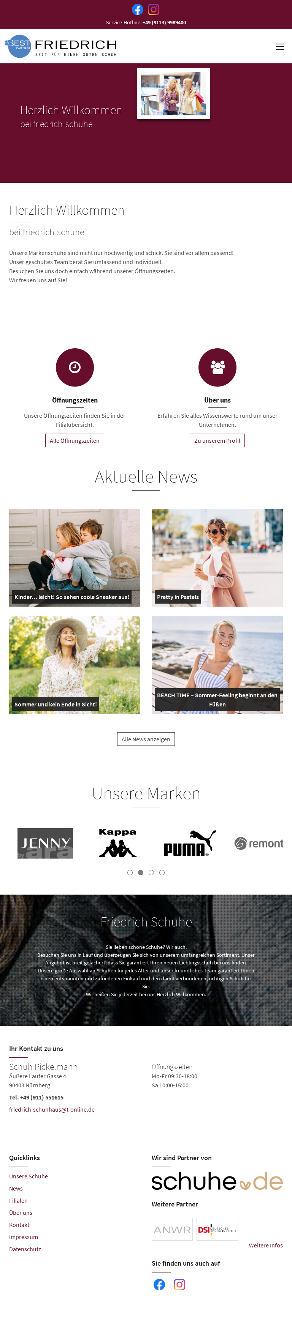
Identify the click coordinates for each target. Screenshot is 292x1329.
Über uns (20, 1212)
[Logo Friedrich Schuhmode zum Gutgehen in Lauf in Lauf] (61, 46)
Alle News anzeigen (146, 739)
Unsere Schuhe (28, 1176)
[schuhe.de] (217, 1181)
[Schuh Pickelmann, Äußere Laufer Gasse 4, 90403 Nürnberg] (146, 1089)
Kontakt (19, 1224)
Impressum (23, 1237)
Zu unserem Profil (217, 440)
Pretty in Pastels (178, 598)
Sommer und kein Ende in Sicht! (55, 705)
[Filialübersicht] (75, 367)
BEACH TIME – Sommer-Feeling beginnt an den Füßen (217, 701)
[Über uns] (217, 367)
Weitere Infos (266, 1245)
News (16, 1188)
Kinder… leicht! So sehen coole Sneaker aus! (71, 598)
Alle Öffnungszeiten (75, 440)
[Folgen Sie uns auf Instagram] (152, 9)
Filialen (18, 1200)
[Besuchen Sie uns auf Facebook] (136, 9)
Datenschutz (25, 1249)
